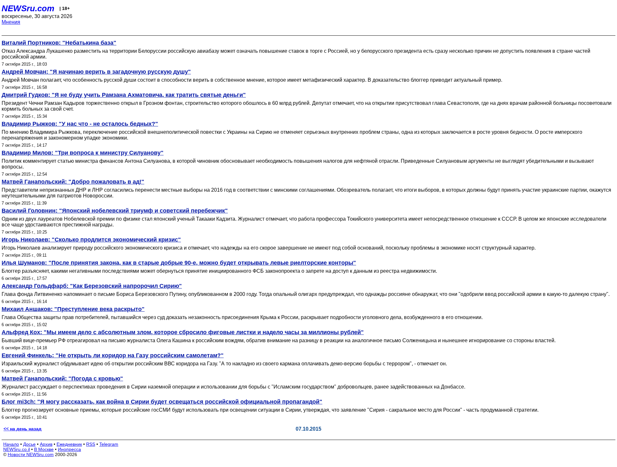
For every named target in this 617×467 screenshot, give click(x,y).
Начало (11, 444)
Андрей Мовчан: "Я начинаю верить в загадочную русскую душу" (96, 72)
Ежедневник (69, 444)
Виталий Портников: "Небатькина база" (59, 43)
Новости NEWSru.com (31, 454)
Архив (46, 444)
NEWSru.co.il (16, 449)
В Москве (44, 449)
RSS (90, 444)
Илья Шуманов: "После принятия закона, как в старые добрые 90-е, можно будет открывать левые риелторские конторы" (179, 263)
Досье (29, 444)
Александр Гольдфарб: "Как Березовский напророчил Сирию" (92, 286)
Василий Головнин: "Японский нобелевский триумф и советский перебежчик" (115, 210)
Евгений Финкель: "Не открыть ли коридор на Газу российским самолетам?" (113, 355)
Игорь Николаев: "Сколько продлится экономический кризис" (91, 239)
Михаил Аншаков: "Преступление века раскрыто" (73, 309)
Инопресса (69, 449)
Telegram (108, 444)
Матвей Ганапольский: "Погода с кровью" (62, 378)
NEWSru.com (28, 8)
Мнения (11, 22)
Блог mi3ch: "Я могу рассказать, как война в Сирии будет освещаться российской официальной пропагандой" (162, 401)
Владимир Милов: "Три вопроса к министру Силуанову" (83, 153)
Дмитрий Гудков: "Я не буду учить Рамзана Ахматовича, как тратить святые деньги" (124, 95)
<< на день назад (22, 428)
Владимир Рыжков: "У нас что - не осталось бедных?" (80, 124)
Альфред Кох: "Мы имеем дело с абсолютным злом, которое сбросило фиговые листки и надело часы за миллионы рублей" (183, 332)
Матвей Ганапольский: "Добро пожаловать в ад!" (73, 182)
